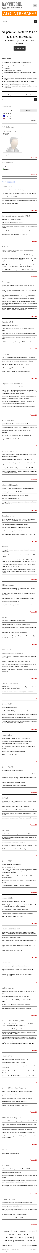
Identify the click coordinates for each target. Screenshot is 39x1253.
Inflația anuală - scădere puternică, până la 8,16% (13, 620)
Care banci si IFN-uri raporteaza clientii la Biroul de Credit (16, 527)
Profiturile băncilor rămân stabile (12, 76)
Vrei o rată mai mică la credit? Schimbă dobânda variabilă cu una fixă (18, 809)
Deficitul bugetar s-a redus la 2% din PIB (12, 491)
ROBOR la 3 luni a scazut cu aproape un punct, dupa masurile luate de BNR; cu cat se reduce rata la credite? (19, 687)
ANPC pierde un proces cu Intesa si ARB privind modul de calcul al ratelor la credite (18, 550)
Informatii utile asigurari (11, 1117)
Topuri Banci (7, 186)
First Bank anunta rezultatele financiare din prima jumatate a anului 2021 (19, 845)
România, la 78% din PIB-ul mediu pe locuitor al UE (14, 1105)
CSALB (5, 798)
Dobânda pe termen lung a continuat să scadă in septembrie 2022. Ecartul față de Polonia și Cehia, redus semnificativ (19, 721)
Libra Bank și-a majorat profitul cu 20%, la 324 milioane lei (16, 435)
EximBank (5, 169)
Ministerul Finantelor (10, 485)
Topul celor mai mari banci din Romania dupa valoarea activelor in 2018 (19, 200)
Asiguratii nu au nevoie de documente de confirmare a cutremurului (18, 1132)
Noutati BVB (7, 1056)
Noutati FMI (7, 861)
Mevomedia (34, 1251)
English (10, 95)
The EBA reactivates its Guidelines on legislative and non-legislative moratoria (18, 747)
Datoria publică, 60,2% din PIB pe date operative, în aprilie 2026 (17, 467)
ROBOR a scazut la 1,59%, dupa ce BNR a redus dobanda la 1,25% (18, 255)
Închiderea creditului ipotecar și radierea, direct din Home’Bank (19, 81)
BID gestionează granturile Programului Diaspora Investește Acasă (18, 598)
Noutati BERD (7, 898)
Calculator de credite (10, 683)
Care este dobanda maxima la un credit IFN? (12, 387)
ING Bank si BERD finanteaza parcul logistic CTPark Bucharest (17, 913)
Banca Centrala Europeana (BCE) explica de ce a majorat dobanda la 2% (19, 714)
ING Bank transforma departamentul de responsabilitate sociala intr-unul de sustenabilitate (19, 1186)
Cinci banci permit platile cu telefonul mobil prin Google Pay (16, 1008)
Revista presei (19, 1240)
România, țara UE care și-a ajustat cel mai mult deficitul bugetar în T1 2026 (18, 463)
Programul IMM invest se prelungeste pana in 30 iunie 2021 (16, 661)
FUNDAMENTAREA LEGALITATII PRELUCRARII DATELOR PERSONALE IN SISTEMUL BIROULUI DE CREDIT (18, 519)
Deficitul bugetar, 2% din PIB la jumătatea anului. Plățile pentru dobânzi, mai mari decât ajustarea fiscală (19, 471)
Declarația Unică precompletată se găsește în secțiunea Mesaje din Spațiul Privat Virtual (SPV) (19, 502)
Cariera (29, 1237)
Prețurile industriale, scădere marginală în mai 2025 (14, 1101)
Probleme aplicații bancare (15, 1237)
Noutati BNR (8, 1240)
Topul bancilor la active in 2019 (9, 196)
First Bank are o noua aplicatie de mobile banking (14, 848)
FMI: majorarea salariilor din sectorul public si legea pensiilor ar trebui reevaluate (19, 881)
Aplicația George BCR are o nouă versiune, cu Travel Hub (16, 423)
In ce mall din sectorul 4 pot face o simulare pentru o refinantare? (17, 691)
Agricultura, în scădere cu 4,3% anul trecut (12, 1095)
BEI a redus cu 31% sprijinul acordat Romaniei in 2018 (15, 966)
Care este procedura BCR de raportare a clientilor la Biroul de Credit (18, 534)
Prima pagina (19, 48)
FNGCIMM (6, 649)
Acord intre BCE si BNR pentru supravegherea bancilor (15, 710)
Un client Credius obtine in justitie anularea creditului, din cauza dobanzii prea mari (19, 555)
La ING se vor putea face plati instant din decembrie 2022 (16, 1168)
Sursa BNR (33, 120)
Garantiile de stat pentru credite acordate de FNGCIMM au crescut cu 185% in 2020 (19, 657)
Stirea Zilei (6, 1231)
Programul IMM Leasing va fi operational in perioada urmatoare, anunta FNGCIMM (19, 670)
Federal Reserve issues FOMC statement (12, 950)
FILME (5, 1150)
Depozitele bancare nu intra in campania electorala (14, 785)
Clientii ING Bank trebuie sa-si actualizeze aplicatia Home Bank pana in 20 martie (19, 1176)
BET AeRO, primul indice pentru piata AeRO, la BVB (15, 1059)
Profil (26, 1234)
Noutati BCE (7, 704)
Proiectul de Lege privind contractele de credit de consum (16, 368)
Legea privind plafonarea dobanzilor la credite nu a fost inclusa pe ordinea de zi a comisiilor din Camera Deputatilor (18, 402)
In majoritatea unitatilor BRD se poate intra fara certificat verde (17, 1202)
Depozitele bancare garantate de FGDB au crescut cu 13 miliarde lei (18, 774)
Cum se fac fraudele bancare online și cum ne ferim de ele (16, 806)
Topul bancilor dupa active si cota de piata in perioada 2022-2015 (17, 190)
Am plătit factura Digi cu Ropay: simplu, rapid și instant (17, 65)
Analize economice (9, 451)
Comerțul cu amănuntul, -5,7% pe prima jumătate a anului (16, 624)
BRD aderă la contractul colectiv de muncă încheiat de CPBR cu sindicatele (17, 431)
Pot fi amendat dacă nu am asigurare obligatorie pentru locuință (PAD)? (19, 1120)
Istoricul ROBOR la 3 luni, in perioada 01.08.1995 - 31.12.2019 (17, 269)
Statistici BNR (7, 322)
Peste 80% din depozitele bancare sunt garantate (13, 782)
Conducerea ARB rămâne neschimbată (11, 219)
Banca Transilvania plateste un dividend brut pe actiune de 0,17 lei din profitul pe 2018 (19, 1066)
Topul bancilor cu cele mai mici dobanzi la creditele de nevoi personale (19, 193)
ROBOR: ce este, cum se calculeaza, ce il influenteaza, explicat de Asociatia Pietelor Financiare (17, 250)
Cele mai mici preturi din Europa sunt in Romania (14, 1028)
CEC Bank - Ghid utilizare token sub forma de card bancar (16, 1004)
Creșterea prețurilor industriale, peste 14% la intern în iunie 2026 (18, 459)
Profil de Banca (7, 162)
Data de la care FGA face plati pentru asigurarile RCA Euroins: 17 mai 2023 (19, 1124)
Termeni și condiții (7, 1245)
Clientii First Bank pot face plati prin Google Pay (14, 842)
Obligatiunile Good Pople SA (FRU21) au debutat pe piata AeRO (18, 1075)
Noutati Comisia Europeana (13, 1020)
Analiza (11, 1234)
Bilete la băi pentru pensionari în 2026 (11, 498)
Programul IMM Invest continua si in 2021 (12, 653)
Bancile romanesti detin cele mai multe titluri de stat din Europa (17, 738)
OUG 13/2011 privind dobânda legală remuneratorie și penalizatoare (18, 357)
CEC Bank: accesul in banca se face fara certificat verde (15, 1214)
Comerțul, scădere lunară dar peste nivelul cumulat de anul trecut (17, 1091)
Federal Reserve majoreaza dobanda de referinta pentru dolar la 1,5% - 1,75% (19, 946)
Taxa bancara (7, 282)
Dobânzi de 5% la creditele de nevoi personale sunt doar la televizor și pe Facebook (20, 86)
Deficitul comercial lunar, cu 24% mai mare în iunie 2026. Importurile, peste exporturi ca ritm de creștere (19, 455)
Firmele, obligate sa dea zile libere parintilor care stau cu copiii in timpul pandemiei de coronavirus (19, 1210)
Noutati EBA (7, 735)
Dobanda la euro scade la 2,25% (9, 707)
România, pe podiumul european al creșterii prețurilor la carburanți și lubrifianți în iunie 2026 (18, 636)
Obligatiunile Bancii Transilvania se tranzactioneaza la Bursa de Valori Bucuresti (19, 1071)
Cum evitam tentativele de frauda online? (11, 1172)
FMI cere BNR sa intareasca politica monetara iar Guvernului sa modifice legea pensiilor (17, 876)
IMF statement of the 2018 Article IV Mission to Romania (16, 885)
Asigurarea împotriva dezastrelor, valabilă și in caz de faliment (17, 1129)
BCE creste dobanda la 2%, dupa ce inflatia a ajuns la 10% (16, 717)
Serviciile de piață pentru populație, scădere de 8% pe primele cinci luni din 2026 (19, 628)
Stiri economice (8, 585)
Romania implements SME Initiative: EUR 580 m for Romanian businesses (17, 970)
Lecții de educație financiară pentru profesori (12, 222)
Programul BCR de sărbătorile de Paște (11, 438)
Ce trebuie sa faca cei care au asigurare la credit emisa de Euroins (17, 833)
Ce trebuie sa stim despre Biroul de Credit (12, 531)
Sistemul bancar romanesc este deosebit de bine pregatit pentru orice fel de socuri (19, 813)
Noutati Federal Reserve (11, 929)
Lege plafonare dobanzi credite (14, 383)
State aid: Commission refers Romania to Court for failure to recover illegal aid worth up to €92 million (18, 1032)
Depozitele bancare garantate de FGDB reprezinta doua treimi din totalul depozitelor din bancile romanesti (19, 778)
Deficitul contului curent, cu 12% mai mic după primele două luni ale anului (18, 337)
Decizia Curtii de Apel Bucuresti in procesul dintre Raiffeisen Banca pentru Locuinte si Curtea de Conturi (18, 565)
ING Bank (6, 1165)
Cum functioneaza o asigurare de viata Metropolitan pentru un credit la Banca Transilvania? (19, 1136)
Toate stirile (33, 210)
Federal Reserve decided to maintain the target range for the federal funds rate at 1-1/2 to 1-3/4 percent (19, 941)
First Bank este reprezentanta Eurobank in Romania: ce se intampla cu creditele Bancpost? (19, 837)
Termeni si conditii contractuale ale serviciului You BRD (15, 996)
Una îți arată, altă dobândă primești (12, 70)
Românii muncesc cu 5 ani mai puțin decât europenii (14, 632)
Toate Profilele (33, 157)
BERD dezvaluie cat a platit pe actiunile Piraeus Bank (15, 909)
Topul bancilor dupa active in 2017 (10, 203)
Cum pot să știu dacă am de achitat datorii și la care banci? (18, 62)
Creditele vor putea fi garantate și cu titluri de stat (16, 84)
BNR (10, 110)
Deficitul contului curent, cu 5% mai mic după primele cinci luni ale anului (18, 329)
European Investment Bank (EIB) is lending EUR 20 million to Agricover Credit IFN (17, 975)
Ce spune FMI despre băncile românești (11, 864)
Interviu (32, 1231)
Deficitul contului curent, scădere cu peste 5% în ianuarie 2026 (17, 342)
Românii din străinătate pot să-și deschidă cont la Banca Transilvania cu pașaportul (20, 67)
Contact (28, 95)
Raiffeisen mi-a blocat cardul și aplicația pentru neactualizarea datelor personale (20, 78)
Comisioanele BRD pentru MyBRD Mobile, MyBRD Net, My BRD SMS (18, 992)
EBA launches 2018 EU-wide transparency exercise (14, 754)
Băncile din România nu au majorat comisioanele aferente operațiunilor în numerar (19, 226)
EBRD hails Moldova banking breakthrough (12, 916)
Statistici (5, 617)
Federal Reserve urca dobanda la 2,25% (11, 937)
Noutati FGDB (7, 767)
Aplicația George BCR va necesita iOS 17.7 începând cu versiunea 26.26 (19, 427)
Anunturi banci (8, 420)
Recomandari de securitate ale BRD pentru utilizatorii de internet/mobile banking (19, 1000)
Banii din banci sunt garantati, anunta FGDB (12, 770)
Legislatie (5, 354)
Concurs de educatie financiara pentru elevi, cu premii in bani (16, 231)
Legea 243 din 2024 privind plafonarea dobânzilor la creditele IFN (18, 361)
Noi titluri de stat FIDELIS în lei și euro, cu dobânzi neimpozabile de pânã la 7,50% (18, 594)
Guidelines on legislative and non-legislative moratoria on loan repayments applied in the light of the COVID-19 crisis (17, 742)
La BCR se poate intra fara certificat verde (12, 1206)
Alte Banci (28, 110)
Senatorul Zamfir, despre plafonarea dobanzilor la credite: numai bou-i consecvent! (19, 407)
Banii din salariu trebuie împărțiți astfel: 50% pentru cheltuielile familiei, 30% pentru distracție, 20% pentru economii (19, 802)
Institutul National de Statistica (14, 1088)
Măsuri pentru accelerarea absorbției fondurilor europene (15, 495)
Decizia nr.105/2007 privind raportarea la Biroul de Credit (16, 371)
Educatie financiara (19, 1231)
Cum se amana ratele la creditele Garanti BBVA (13, 1217)
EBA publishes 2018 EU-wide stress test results (13, 751)
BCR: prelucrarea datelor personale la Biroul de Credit (15, 524)
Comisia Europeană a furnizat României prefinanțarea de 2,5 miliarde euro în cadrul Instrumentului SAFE (20, 73)
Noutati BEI (6, 962)
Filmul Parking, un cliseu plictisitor (10, 1153)
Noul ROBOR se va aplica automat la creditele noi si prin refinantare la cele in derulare (19, 291)
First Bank (6, 830)
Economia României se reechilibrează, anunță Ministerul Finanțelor (18, 488)
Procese (5, 546)
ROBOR (5, 246)
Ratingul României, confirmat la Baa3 (11, 601)
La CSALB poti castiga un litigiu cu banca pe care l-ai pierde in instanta (19, 818)
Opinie (19, 1234)
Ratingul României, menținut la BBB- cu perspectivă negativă (17, 605)
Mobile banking (8, 988)
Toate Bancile (34, 174)
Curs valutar (6, 106)
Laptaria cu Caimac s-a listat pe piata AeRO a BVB (14, 1062)
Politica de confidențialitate (29, 1245)
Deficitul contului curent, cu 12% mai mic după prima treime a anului (18, 333)
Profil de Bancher (8, 127)
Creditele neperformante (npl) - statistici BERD (13, 901)
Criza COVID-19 (8, 1199)
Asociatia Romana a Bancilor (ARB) (16, 216)
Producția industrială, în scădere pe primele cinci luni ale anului (17, 1098)
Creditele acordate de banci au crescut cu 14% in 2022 (15, 234)
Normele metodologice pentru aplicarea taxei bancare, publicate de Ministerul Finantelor (18, 286)
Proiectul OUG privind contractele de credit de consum (15, 364)
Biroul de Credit (8, 516)
